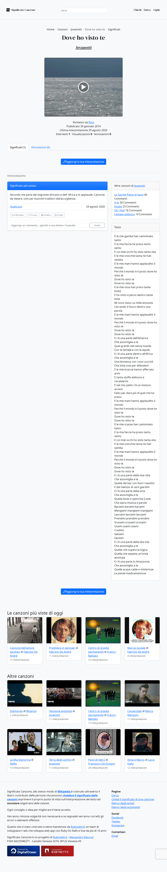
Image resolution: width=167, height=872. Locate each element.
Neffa (13, 764)
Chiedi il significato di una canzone (133, 799)
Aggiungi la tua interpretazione (85, 161)
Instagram (118, 825)
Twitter (116, 821)
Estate (118, 206)
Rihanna (31, 711)
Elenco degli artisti (123, 803)
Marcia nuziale (136, 648)
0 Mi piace (19, 214)
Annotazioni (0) (40, 147)
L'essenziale (134, 711)
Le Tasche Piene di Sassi (129, 194)
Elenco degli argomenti (126, 807)
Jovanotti (139, 185)
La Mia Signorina (20, 760)
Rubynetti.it (78, 827)
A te (116, 202)
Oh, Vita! (119, 210)
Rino (91, 122)
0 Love (33, 214)
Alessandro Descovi (81, 837)
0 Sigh (60, 214)
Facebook (117, 817)
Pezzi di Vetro (96, 760)
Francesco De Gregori (101, 764)
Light (156, 10)
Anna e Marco (135, 760)
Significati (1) (18, 147)
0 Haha (46, 214)
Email (115, 836)
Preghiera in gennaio (62, 648)
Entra (147, 10)
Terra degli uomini (60, 760)
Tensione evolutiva (60, 711)
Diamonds (16, 711)
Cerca (115, 795)
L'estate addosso (124, 214)
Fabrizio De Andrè (60, 652)
